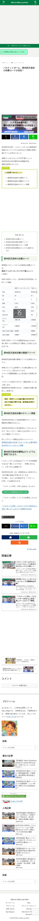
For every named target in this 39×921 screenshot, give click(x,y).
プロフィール (10, 906)
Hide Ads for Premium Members (29, 913)
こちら (12, 717)
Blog (28, 903)
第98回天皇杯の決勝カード (15, 239)
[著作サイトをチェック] (10, 537)
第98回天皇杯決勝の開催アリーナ (17, 242)
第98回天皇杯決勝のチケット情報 (17, 245)
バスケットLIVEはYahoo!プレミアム (15, 492)
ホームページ (10, 903)
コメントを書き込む (19, 685)
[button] (35, 747)
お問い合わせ (10, 909)
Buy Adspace (10, 912)
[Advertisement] (19, 24)
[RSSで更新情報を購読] (19, 542)
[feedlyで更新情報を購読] (28, 537)
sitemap (28, 909)
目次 (16, 235)
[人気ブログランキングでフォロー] (14, 795)
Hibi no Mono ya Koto (19, 2)
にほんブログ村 (16, 801)
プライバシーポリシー (29, 906)
